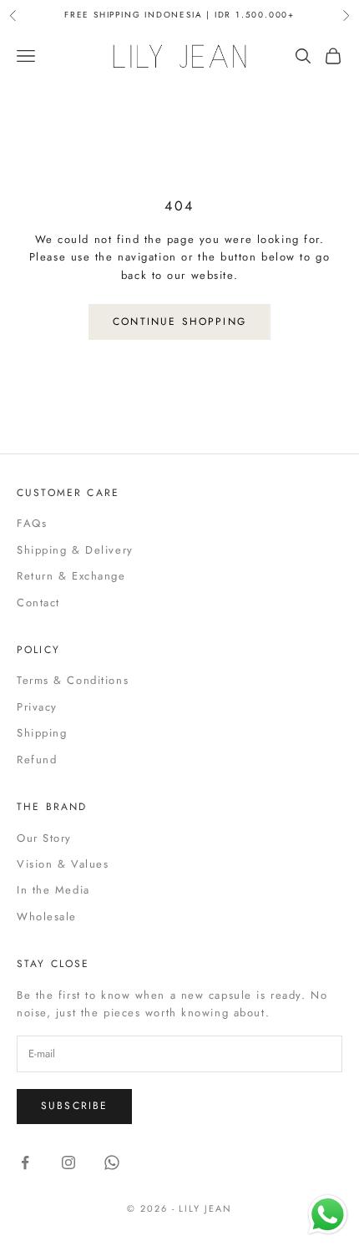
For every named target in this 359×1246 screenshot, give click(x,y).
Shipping (42, 733)
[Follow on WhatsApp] (112, 1162)
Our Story (44, 838)
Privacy (37, 707)
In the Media (53, 890)
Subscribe (74, 1105)
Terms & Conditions (73, 680)
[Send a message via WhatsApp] (328, 1215)
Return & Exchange (71, 576)
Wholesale (47, 916)
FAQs (32, 523)
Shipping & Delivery (75, 550)
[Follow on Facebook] (25, 1162)
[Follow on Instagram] (68, 1162)
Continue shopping (179, 321)
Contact (38, 602)
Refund (37, 759)
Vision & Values (63, 864)
